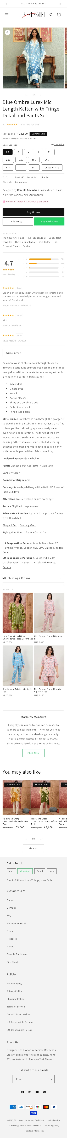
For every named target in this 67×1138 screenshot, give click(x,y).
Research (12, 938)
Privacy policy (17, 1125)
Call (11, 871)
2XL (8, 159)
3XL (21, 159)
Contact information (35, 1131)
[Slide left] (26, 95)
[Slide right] (41, 95)
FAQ (9, 915)
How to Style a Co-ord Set (32, 532)
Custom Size (52, 167)
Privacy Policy (14, 991)
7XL (21, 167)
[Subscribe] (50, 1079)
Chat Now (33, 753)
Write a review (13, 352)
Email (40, 871)
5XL (47, 159)
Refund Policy (14, 983)
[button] (7, 14)
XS (7, 152)
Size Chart (12, 962)
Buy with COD (49, 221)
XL (49, 152)
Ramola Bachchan (29, 458)
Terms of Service (16, 1006)
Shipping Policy (15, 998)
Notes (10, 946)
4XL (34, 159)
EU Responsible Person (20, 1029)
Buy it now (33, 212)
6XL (8, 167)
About (10, 900)
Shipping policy (52, 1125)
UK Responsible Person (20, 1022)
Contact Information (18, 1014)
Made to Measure (16, 923)
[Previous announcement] (6, 4)
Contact (11, 907)
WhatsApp (25, 871)
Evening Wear (28, 525)
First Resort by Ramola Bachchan (29, 1120)
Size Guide (59, 144)
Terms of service (34, 1125)
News (10, 931)
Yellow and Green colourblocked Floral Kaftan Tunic (44, 821)
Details (7, 552)
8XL (34, 167)
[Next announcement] (60, 4)
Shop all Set (9, 525)
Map (52, 871)
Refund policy (54, 1120)
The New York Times (13, 237)
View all (33, 848)
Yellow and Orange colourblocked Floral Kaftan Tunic (16, 821)
